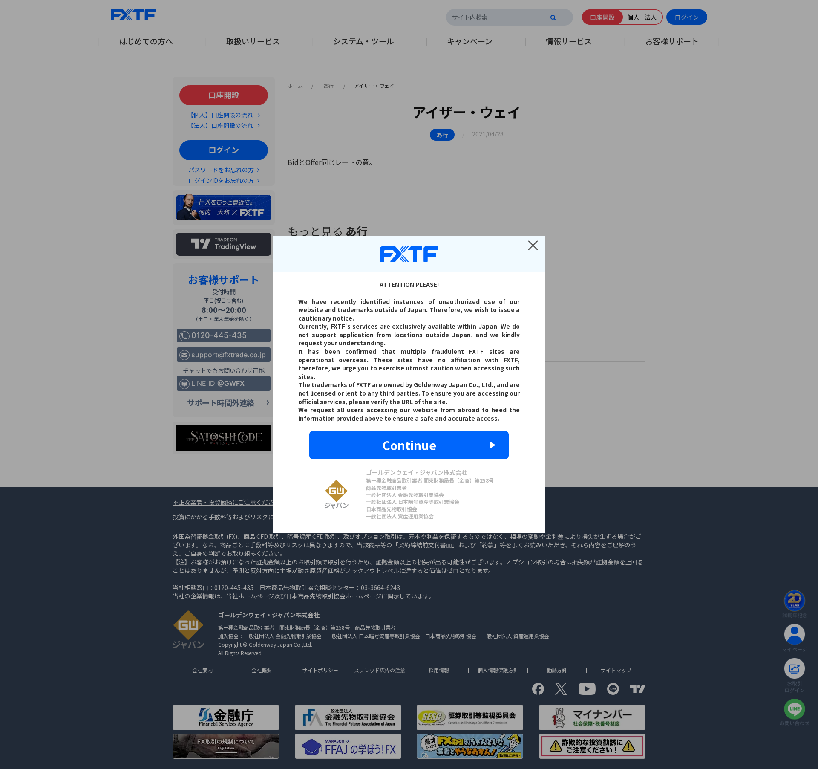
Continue (409, 445)
